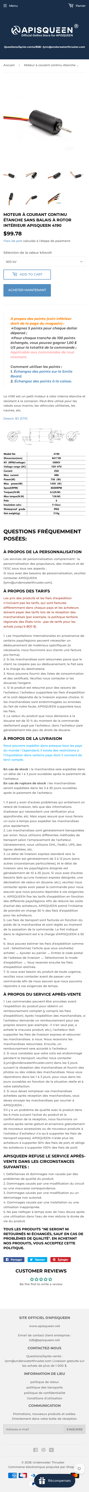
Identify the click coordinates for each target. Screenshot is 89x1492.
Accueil (9, 65)
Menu (13, 5)
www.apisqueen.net (44, 1326)
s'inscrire (75, 1429)
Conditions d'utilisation (44, 1398)
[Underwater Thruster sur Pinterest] (43, 1450)
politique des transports (44, 1387)
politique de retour (44, 1382)
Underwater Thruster (48, 1462)
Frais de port (12, 241)
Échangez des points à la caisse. (43, 381)
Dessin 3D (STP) (15, 418)
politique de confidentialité (44, 1393)
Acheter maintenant (27, 290)
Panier (80, 5)
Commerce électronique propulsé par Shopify (43, 1467)
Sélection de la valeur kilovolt (27, 253)
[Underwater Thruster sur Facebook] (35, 1450)
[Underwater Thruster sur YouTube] (51, 1450)
